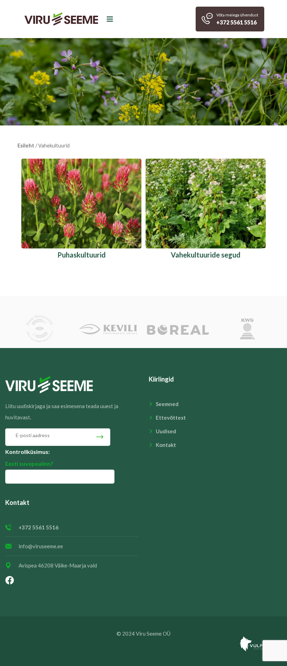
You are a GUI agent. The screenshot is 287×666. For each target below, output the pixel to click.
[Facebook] (9, 580)
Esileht (26, 145)
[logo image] (61, 19)
